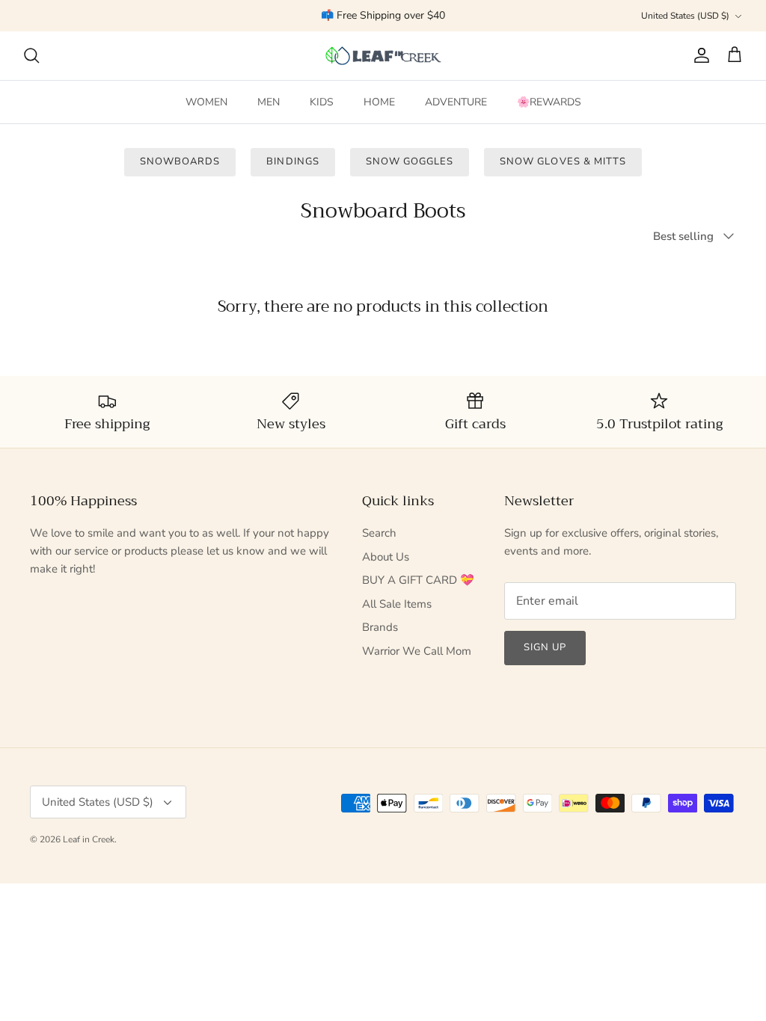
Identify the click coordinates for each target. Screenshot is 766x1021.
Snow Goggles (409, 161)
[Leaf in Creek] (383, 55)
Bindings (292, 161)
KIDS (322, 102)
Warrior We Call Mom (416, 651)
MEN (268, 102)
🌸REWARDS (549, 102)
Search (379, 532)
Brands (380, 627)
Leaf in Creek (88, 839)
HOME (379, 102)
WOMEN (206, 102)
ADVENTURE (456, 102)
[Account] (699, 55)
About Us (385, 556)
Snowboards (180, 161)
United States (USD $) (685, 16)
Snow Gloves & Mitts (563, 161)
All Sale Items (397, 603)
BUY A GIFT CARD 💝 (418, 580)
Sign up (545, 647)
